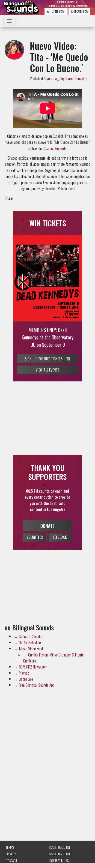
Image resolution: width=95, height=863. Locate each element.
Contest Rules (59, 860)
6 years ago (52, 78)
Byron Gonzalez (76, 78)
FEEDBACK (60, 537)
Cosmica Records (54, 148)
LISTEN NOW (57, 11)
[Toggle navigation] (9, 21)
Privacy (11, 853)
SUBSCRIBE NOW (79, 11)
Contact (11, 860)
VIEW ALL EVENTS (47, 370)
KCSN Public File (60, 847)
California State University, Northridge (67, 6)
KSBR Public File (60, 853)
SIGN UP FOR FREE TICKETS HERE (47, 359)
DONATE (47, 525)
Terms (10, 847)
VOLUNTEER (35, 537)
